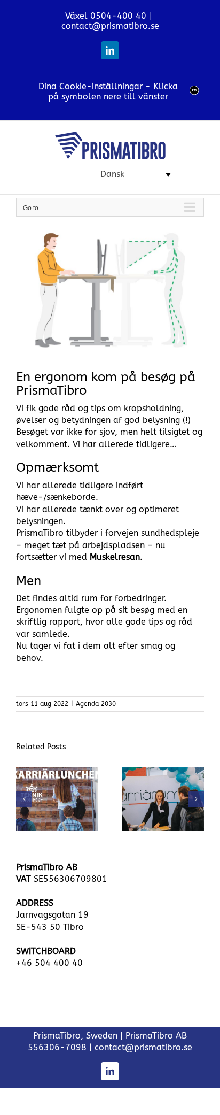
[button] (24, 799)
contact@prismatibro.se (110, 26)
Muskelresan (115, 557)
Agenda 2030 (96, 704)
